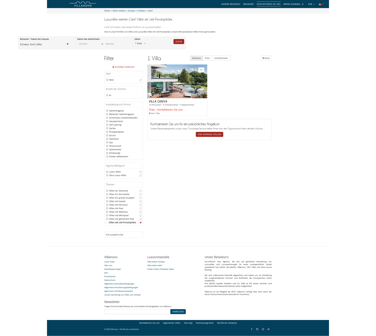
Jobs (106, 272)
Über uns (108, 265)
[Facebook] (251, 329)
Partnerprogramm (205, 322)
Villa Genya (158, 101)
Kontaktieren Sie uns (269, 4)
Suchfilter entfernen (124, 66)
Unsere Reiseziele (230, 4)
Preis (207, 58)
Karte (267, 58)
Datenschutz (109, 280)
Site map (188, 322)
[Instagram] (257, 329)
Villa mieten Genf (154, 265)
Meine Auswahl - (293, 4)
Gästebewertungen (112, 269)
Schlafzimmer (221, 58)
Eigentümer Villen (172, 322)
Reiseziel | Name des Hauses (34, 39)
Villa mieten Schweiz (156, 261)
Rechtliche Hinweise (227, 322)
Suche (179, 41)
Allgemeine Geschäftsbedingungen (119, 283)
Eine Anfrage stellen (209, 134)
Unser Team (109, 261)
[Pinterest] (263, 329)
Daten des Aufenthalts (88, 39)
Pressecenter (110, 276)
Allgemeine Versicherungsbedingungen (121, 287)
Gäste (137, 39)
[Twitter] (268, 329)
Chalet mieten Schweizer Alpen (160, 269)
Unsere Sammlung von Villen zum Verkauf (122, 294)
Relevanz (196, 58)
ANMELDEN (178, 311)
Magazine (248, 4)
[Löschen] (140, 222)
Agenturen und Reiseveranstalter (118, 291)
